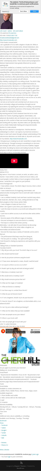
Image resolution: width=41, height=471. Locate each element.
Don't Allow (23, 11)
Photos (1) (4, 445)
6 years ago (35, 454)
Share (2, 423)
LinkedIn (3, 435)
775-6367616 (12, 33)
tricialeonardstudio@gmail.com (9, 38)
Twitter (3, 428)
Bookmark (3, 421)
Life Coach (3, 31)
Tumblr (3, 433)
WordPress (20, 468)
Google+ (4, 430)
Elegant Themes (20, 466)
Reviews (3, 442)
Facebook (4, 425)
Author (9, 31)
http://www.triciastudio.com (8, 40)
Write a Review (4, 450)
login (9, 457)
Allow (34, 11)
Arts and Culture (18, 31)
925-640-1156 (13, 35)
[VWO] (9, 11)
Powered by (5, 11)
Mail (2, 438)
